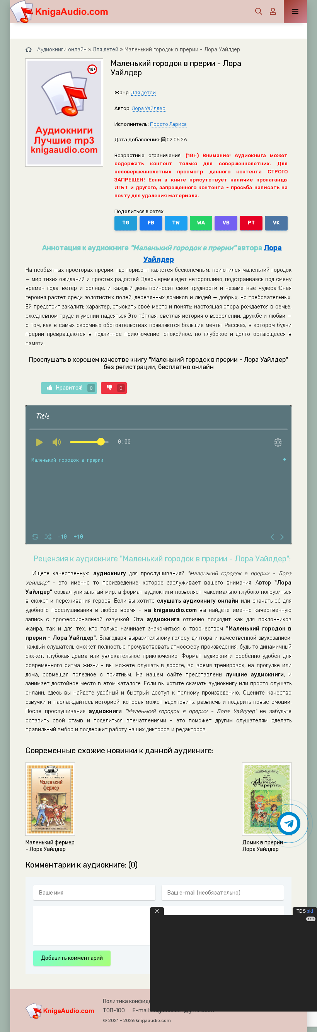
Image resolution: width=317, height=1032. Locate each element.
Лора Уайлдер (148, 108)
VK (276, 222)
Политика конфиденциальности (144, 1001)
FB (151, 222)
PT (251, 222)
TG (125, 222)
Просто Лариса (168, 124)
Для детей (143, 92)
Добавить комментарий (72, 958)
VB (226, 222)
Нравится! (74, 388)
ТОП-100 (114, 1010)
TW (176, 222)
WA (201, 222)
